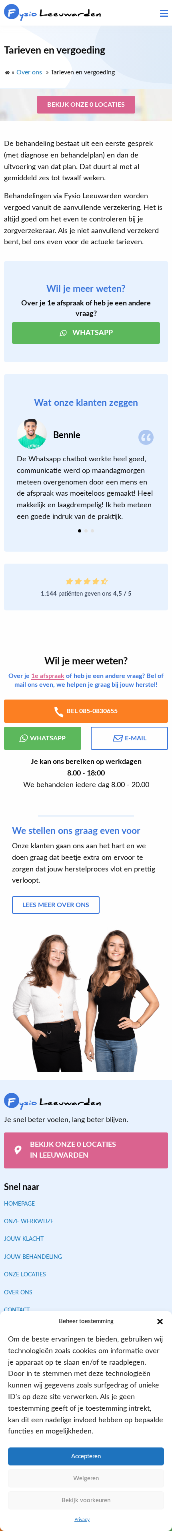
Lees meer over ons (55, 905)
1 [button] (79, 530)
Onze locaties (25, 1275)
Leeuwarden (54, 13)
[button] (160, 1322)
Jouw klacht (24, 1239)
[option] (86, 471)
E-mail (135, 738)
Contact (17, 1310)
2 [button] (86, 530)
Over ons (18, 1293)
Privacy (82, 1519)
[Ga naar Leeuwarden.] (7, 70)
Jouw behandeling (33, 1257)
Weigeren (86, 1478)
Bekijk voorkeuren (86, 1500)
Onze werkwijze (29, 1221)
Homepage (19, 1204)
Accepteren (86, 1456)
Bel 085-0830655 (92, 711)
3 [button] (92, 530)
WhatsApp (92, 333)
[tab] (79, 530)
